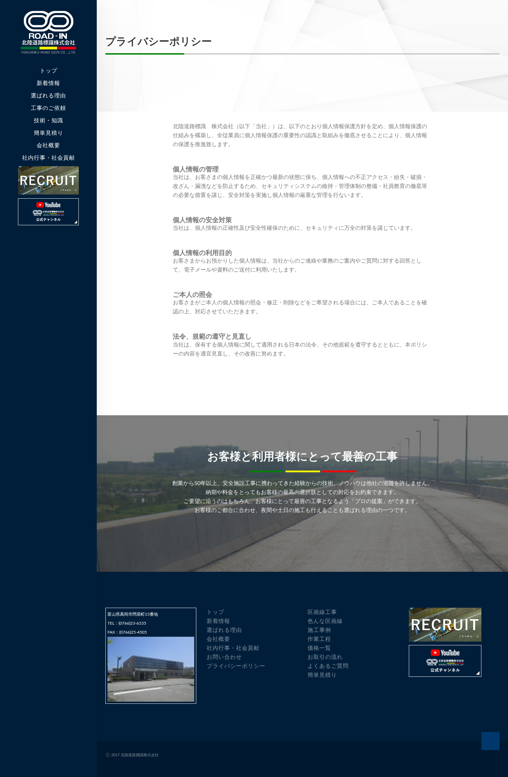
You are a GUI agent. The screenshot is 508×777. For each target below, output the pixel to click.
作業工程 (319, 639)
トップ (48, 70)
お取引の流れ (325, 657)
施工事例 (319, 630)
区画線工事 (322, 612)
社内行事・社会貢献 (48, 157)
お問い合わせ (224, 657)
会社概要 (218, 639)
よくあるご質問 (328, 666)
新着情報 (48, 83)
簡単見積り (48, 133)
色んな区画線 (325, 621)
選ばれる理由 (48, 95)
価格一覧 (319, 648)
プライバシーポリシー (236, 666)
